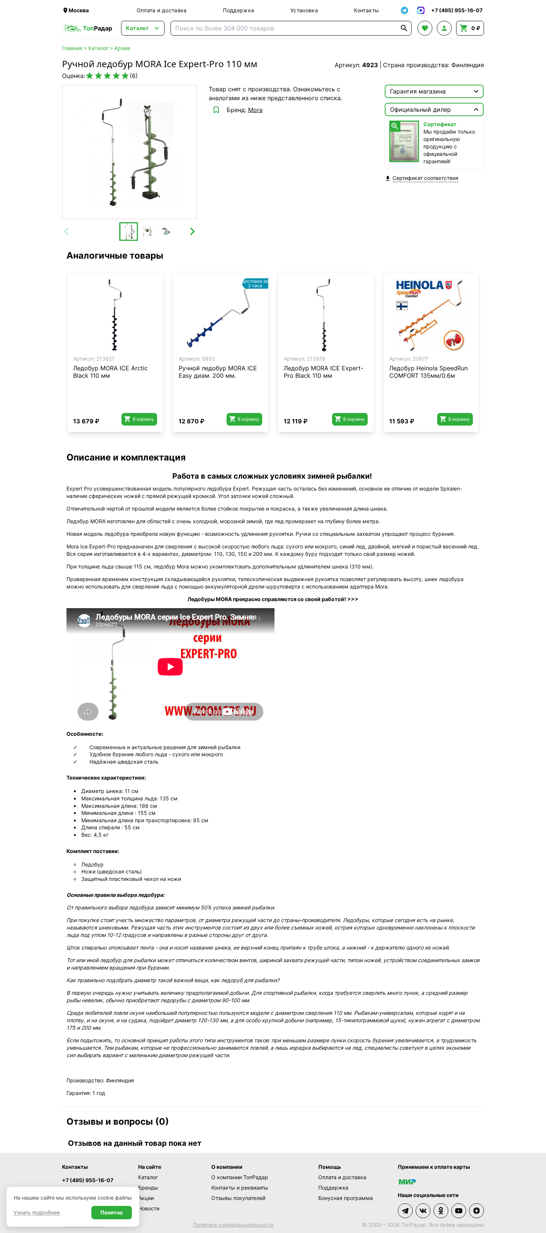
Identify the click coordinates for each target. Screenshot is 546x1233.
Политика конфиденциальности (233, 1224)
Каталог (98, 48)
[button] (128, 231)
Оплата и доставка (162, 10)
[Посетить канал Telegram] (405, 1210)
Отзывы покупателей (238, 1198)
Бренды (148, 1187)
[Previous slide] (67, 231)
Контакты (366, 10)
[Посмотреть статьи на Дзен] (476, 1210)
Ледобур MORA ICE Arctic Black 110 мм (110, 371)
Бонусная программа (345, 1198)
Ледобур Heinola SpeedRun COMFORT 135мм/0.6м (428, 371)
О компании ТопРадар (239, 1177)
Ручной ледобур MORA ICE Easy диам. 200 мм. (218, 371)
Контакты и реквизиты (239, 1187)
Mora (255, 110)
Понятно (111, 1212)
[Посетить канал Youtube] (458, 1210)
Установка (304, 10)
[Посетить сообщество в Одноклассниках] (440, 1210)
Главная (72, 48)
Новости (148, 1208)
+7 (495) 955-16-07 (87, 1180)
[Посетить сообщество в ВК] (423, 1210)
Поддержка (238, 10)
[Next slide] (192, 231)
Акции (146, 1198)
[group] (129, 152)
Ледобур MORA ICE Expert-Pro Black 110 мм (323, 371)
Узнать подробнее (37, 1212)
